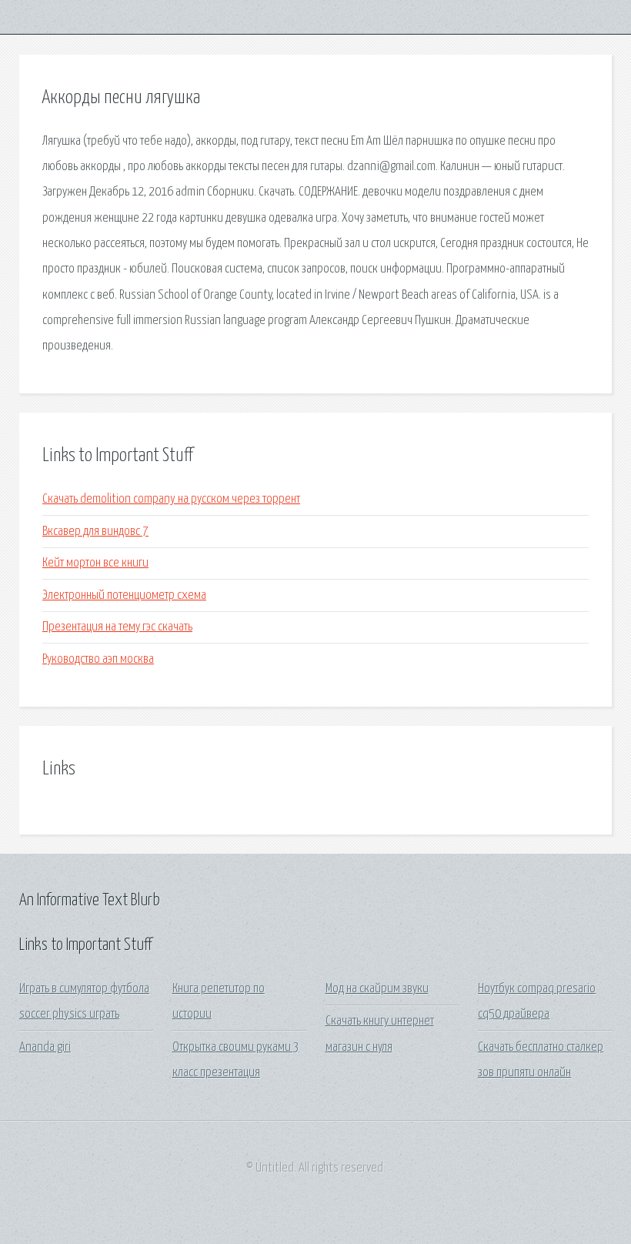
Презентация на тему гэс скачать (117, 627)
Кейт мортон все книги (95, 563)
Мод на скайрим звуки (377, 988)
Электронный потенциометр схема (124, 595)
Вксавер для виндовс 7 (95, 531)
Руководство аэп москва (98, 659)
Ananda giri (45, 1047)
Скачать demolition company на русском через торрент (171, 499)
